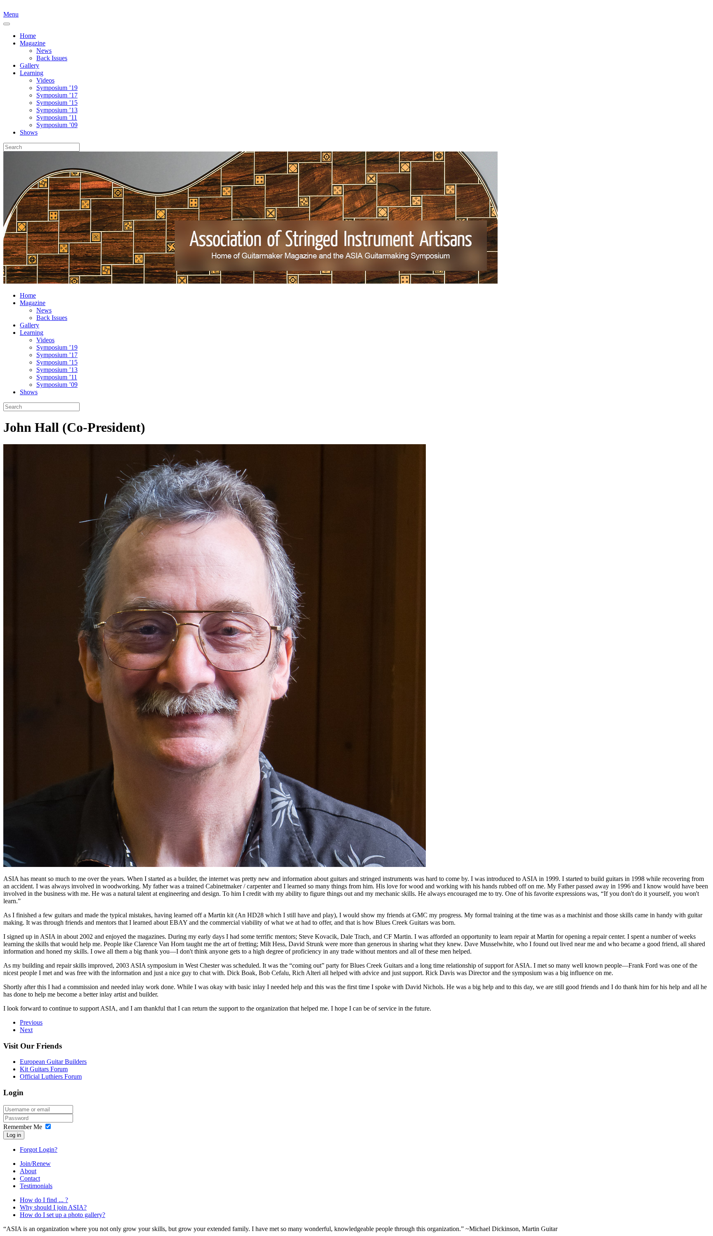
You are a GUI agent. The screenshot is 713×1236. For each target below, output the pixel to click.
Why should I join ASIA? (53, 1207)
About (28, 1170)
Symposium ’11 (56, 117)
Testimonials (36, 1185)
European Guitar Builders (53, 1061)
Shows (29, 132)
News (44, 50)
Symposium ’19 (57, 87)
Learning (31, 72)
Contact (30, 1178)
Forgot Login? (38, 1149)
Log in (14, 1135)
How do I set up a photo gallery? (62, 1214)
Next (26, 1029)
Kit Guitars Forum (44, 1069)
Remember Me (22, 1126)
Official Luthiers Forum (51, 1076)
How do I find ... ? (44, 1199)
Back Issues (51, 58)
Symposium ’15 (57, 102)
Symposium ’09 (57, 124)
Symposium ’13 (57, 110)
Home (28, 35)
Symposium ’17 (57, 95)
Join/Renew (35, 1163)
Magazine (32, 43)
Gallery (29, 65)
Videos (45, 80)
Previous (31, 1022)
